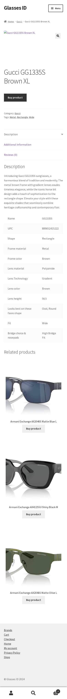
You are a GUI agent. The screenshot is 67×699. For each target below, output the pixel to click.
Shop (7, 657)
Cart (6, 634)
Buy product (15, 97)
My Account (11, 693)
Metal (13, 117)
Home (11, 21)
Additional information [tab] (17, 144)
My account (10, 648)
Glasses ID (15, 7)
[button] (58, 36)
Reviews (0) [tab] (10, 154)
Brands (8, 630)
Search (33, 693)
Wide (31, 117)
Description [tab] (11, 134)
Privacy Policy (12, 652)
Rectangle (22, 117)
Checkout (9, 639)
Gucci (19, 21)
